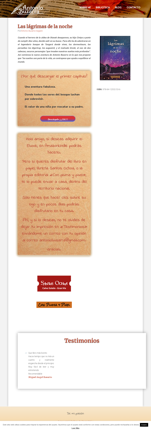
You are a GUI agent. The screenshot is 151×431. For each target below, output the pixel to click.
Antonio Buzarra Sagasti (32, 31)
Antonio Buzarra (27, 9)
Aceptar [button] (144, 425)
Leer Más (75, 428)
